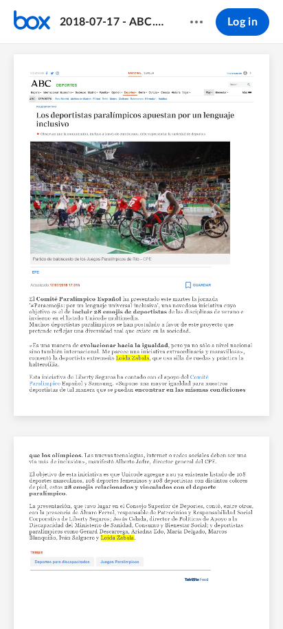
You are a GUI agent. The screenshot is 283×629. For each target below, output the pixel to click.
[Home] (32, 22)
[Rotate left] (181, 595)
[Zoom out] (107, 595)
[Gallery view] (207, 595)
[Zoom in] (154, 595)
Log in (242, 21)
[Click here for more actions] (196, 22)
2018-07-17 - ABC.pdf (111, 21)
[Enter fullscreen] (232, 595)
